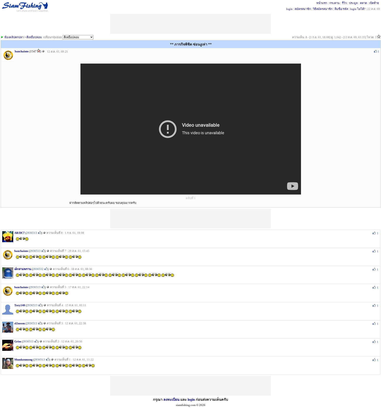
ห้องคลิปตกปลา (14, 37)
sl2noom (19, 323)
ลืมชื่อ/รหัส (341, 9)
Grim (17, 341)
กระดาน (334, 3)
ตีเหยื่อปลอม (34, 37)
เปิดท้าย (374, 3)
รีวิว (344, 3)
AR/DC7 (19, 232)
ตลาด (363, 3)
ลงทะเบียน (171, 399)
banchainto (22, 51)
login (289, 9)
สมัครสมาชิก (303, 9)
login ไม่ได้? (357, 9)
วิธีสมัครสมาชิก (322, 9)
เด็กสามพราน (22, 269)
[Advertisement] (190, 219)
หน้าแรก (321, 3)
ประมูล (353, 3)
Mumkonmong (23, 359)
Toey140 (19, 305)
